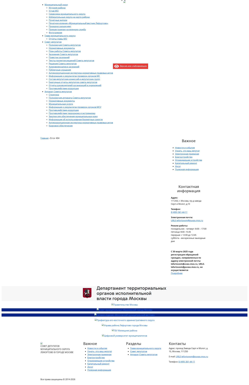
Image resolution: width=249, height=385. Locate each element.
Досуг (178, 166)
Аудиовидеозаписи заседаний (64, 66)
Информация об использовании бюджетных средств (76, 119)
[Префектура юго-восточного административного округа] (124, 320)
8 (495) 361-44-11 (179, 212)
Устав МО (54, 10)
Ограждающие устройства (188, 160)
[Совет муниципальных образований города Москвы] (124, 309)
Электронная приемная (187, 153)
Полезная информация (187, 169)
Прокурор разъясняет (60, 26)
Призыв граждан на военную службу (67, 29)
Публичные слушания (60, 69)
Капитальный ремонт (186, 163)
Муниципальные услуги (61, 104)
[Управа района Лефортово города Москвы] (124, 325)
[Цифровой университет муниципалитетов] (124, 335)
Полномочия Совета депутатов (65, 45)
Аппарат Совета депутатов (58, 91)
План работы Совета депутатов (65, 51)
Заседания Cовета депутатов (63, 54)
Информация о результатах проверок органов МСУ (75, 107)
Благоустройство (183, 157)
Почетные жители (58, 20)
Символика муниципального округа (67, 14)
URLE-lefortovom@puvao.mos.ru (187, 220)
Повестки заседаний (59, 57)
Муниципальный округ (56, 4)
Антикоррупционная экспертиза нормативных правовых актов (81, 73)
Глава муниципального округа (60, 35)
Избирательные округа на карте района (69, 17)
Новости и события (185, 147)
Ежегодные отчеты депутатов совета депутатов (73, 82)
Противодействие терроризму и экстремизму (72, 113)
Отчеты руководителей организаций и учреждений (75, 85)
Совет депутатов (53, 41)
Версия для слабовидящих (133, 66)
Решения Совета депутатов (63, 63)
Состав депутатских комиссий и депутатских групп (74, 79)
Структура (54, 94)
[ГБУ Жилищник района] (124, 330)
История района (57, 7)
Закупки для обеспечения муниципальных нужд (73, 116)
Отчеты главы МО (58, 38)
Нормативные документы (62, 48)
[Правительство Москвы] (124, 304)
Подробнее (176, 273)
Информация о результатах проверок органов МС (74, 76)
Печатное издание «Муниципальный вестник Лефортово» (78, 23)
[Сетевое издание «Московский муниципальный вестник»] (124, 315)
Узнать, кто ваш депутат (187, 150)
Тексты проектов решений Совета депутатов (71, 60)
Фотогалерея (55, 32)
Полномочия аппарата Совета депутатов (70, 97)
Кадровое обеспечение (61, 125)
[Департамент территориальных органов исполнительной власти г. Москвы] (124, 293)
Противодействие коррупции (64, 88)
